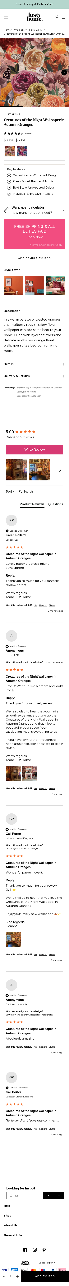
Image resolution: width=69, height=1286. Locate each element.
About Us (10, 1225)
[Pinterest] (44, 1250)
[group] (34, 432)
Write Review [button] (34, 449)
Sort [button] (9, 491)
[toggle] (57, 17)
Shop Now (35, 237)
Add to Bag (45, 1276)
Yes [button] (35, 605)
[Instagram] (35, 1250)
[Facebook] (25, 1250)
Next (64, 72)
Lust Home (12, 114)
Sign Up (54, 1195)
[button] (34, 133)
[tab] (32, 505)
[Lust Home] (34, 17)
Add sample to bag (34, 258)
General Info (13, 1235)
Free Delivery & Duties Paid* (34, 4)
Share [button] (52, 605)
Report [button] (43, 605)
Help (7, 1206)
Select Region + (47, 1262)
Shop (8, 1215)
